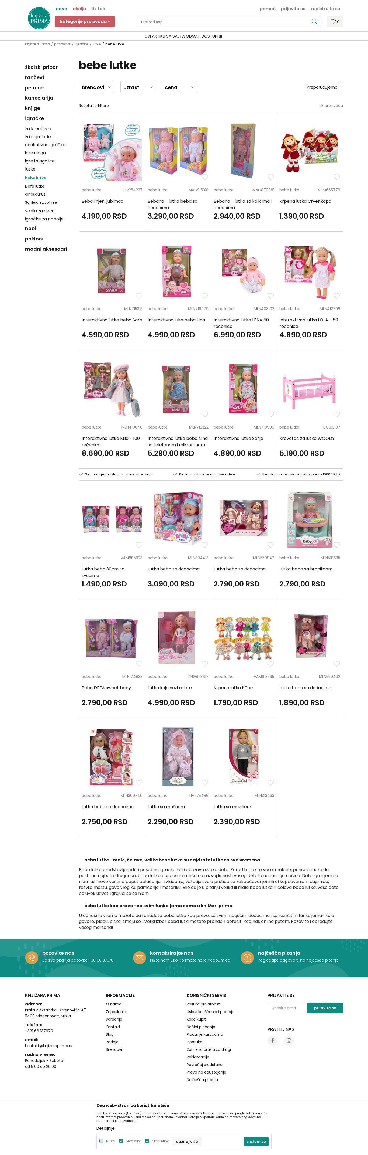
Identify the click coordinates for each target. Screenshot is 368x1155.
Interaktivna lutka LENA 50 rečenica (241, 323)
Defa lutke (34, 186)
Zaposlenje (116, 1011)
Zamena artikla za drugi (209, 1049)
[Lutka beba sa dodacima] (178, 519)
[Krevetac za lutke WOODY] (310, 388)
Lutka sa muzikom (232, 807)
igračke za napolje (44, 219)
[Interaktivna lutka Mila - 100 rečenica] (112, 388)
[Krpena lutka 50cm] (244, 637)
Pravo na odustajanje (206, 1072)
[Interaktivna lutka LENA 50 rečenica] (244, 270)
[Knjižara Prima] (39, 18)
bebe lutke (35, 178)
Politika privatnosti (204, 1004)
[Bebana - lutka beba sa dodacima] (178, 151)
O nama (113, 1004)
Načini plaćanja (201, 1027)
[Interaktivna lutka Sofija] (244, 388)
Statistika (133, 1141)
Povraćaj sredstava (205, 1064)
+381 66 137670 (39, 1031)
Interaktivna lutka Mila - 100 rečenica (111, 441)
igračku (167, 870)
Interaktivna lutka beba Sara (112, 320)
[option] (184, 36)
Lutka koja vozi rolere (170, 688)
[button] (229, 21)
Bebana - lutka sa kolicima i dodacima (243, 204)
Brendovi (114, 1049)
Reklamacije (198, 1057)
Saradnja (114, 1019)
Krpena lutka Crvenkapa (305, 201)
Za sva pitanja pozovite (65, 960)
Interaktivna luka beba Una (176, 320)
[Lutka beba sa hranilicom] (310, 519)
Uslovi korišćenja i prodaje (210, 1011)
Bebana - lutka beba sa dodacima (172, 204)
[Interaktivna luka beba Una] (178, 270)
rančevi (34, 77)
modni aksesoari (46, 249)
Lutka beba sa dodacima (174, 569)
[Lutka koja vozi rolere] (178, 637)
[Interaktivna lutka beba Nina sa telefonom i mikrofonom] (178, 388)
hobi (30, 228)
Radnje (112, 1042)
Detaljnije (105, 1128)
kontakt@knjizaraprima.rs (48, 1045)
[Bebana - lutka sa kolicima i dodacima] (244, 151)
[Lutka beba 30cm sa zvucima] (112, 519)
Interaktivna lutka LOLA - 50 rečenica (308, 323)
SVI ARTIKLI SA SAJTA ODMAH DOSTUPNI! (183, 36)
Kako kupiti (197, 1019)
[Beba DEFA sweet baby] (112, 637)
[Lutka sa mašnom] (178, 756)
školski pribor (41, 67)
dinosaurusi (35, 194)
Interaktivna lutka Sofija (238, 438)
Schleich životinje (41, 202)
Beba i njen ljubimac (102, 201)
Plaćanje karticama (205, 1034)
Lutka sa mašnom (166, 807)
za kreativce (38, 128)
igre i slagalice (40, 161)
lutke (97, 44)
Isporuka (194, 1042)
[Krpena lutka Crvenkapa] (310, 151)
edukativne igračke (45, 145)
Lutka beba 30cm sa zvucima (103, 572)
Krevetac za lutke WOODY (307, 438)
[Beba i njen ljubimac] (112, 151)
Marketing (160, 1141)
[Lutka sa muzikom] (244, 756)
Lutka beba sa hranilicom (305, 569)
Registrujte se (325, 8)
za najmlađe (38, 137)
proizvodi (62, 44)
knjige (32, 108)
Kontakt (113, 1027)
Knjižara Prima (37, 44)
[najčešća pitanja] (247, 957)
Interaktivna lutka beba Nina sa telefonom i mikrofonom (178, 441)
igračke (81, 44)
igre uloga (35, 153)
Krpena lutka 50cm (234, 688)
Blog (110, 1034)
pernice (34, 87)
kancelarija (39, 97)
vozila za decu (39, 211)
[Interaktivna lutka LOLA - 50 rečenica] (310, 270)
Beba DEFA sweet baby (106, 688)
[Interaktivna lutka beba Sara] (112, 270)
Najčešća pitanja (202, 1079)
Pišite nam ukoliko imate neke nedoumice (190, 960)
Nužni (110, 1141)
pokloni (34, 238)
